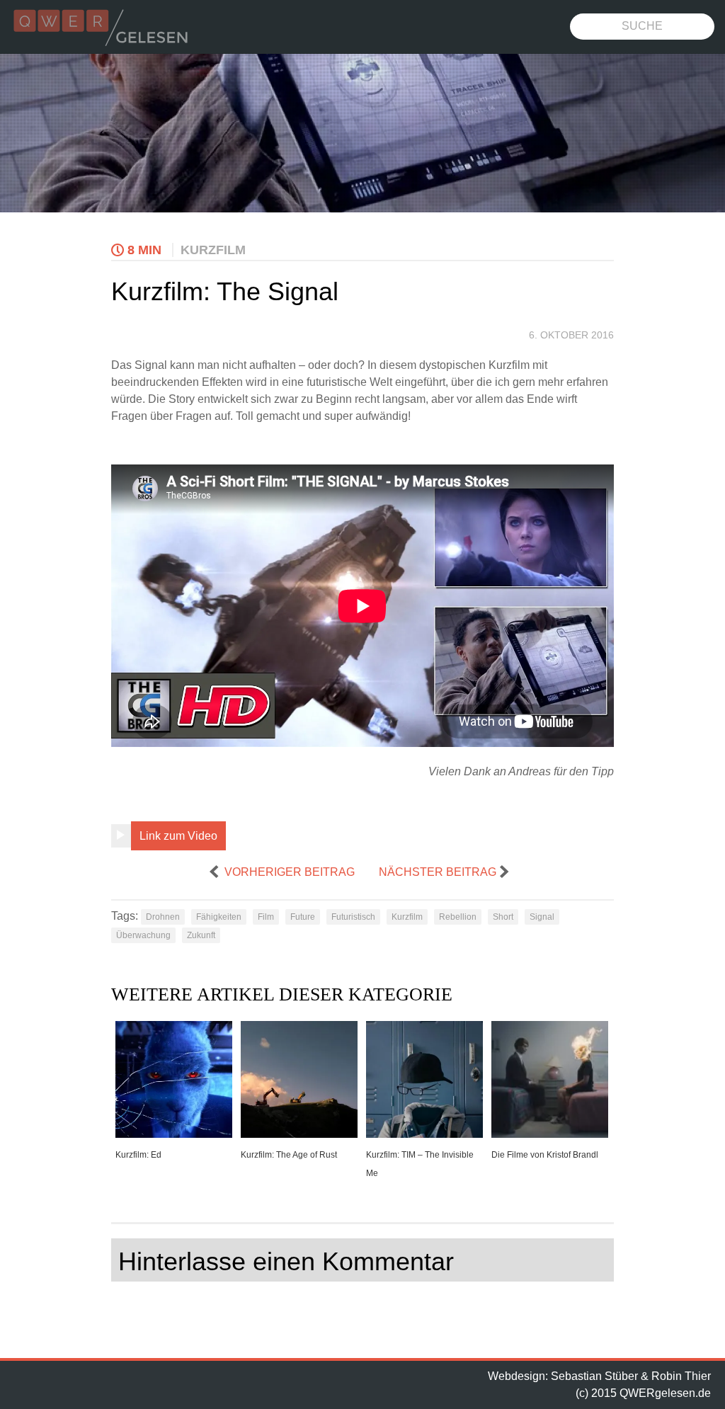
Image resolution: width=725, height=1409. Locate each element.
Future (302, 917)
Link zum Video (178, 836)
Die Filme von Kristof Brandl (544, 1155)
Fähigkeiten (218, 917)
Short (503, 917)
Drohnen (163, 917)
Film (266, 917)
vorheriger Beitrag (289, 872)
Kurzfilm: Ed (138, 1155)
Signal (542, 917)
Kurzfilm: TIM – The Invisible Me (420, 1164)
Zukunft (201, 935)
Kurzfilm (213, 250)
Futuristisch (353, 917)
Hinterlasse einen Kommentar (286, 1261)
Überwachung (143, 935)
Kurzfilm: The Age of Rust (289, 1155)
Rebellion (457, 917)
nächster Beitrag (437, 872)
